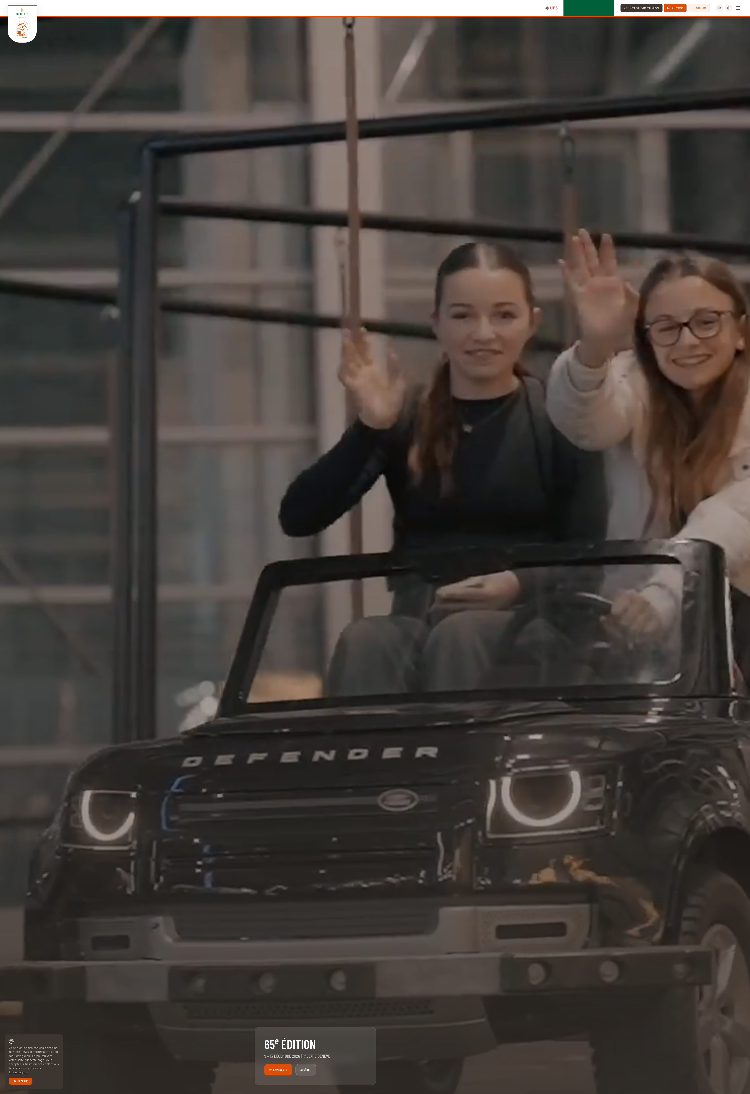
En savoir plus (18, 1072)
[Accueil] (719, 8)
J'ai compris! (21, 1081)
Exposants (280, 1070)
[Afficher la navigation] (738, 8)
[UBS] (551, 8)
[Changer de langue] (728, 8)
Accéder (306, 1070)
